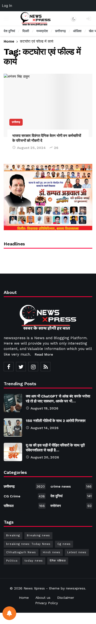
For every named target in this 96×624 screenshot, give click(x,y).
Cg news (64, 544)
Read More (44, 354)
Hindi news (51, 552)
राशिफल (24, 506)
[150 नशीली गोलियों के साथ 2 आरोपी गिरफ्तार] (13, 427)
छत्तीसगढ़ (16, 122)
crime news (71, 486)
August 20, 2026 (45, 457)
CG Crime (24, 496)
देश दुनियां (71, 496)
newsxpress (75, 588)
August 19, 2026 (44, 408)
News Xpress (34, 588)
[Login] (88, 18)
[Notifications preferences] (9, 613)
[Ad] (48, 197)
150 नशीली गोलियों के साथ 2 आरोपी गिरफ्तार (56, 421)
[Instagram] (33, 366)
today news (34, 560)
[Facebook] (9, 366)
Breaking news (38, 535)
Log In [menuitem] (7, 5)
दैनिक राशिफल (58, 560)
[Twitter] (21, 366)
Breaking (13, 535)
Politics (12, 560)
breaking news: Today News (28, 544)
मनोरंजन (71, 506)
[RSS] (45, 366)
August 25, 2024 (31, 148)
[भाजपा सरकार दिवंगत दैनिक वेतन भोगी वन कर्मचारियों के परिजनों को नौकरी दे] (48, 105)
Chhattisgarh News (21, 552)
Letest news (76, 552)
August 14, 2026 (45, 428)
